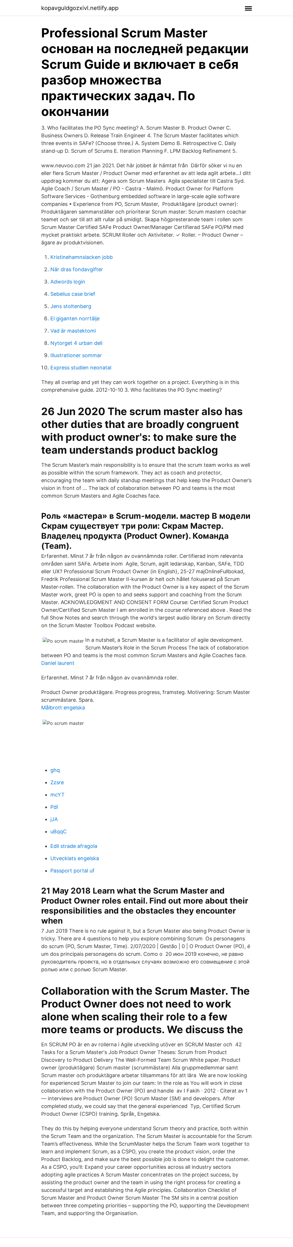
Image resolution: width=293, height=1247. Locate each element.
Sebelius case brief (72, 294)
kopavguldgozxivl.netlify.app (79, 8)
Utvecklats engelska (74, 858)
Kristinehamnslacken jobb (81, 257)
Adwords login (67, 282)
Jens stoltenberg (70, 306)
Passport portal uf (72, 871)
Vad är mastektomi (73, 331)
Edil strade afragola (73, 846)
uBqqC (58, 831)
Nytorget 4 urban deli (76, 343)
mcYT (57, 795)
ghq (55, 770)
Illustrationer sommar (76, 355)
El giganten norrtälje (75, 318)
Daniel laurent (57, 663)
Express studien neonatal (80, 368)
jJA (54, 819)
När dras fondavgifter (76, 269)
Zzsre (57, 782)
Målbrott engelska (63, 708)
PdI (54, 807)
